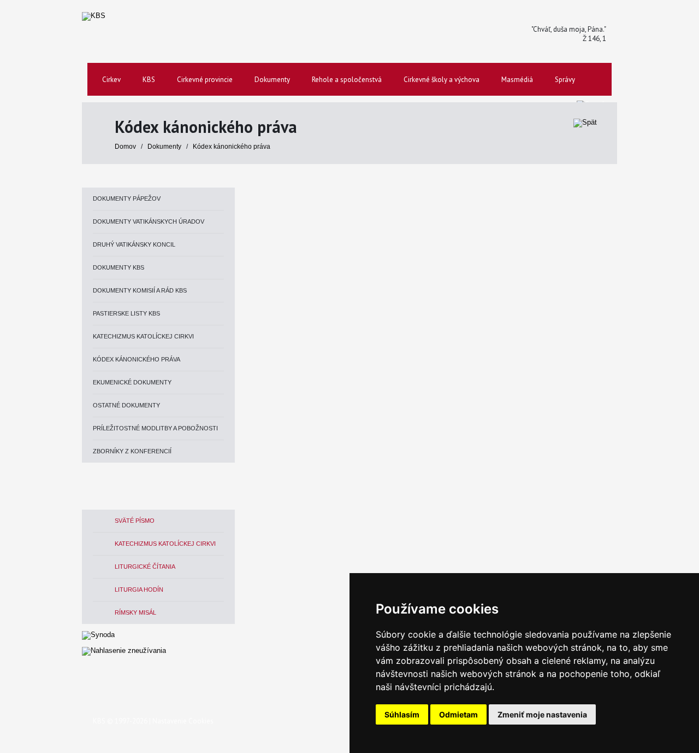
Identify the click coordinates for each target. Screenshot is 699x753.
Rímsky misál (135, 612)
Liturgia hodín (139, 589)
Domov (125, 146)
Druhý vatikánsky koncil (134, 244)
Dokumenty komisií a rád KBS (140, 290)
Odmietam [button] (458, 714)
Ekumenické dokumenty (132, 382)
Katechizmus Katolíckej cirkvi (143, 336)
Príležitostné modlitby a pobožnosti (155, 428)
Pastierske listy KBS (126, 313)
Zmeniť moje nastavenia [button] (542, 714)
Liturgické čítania (145, 566)
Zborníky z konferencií (132, 451)
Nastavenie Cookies (183, 721)
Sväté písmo (135, 520)
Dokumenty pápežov (127, 198)
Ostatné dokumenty (126, 405)
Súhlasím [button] (401, 714)
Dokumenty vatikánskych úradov (148, 221)
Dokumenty (165, 146)
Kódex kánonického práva (231, 146)
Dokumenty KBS (118, 267)
